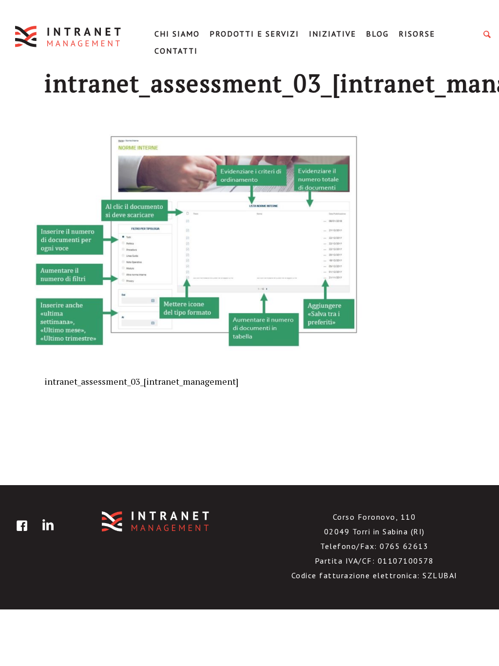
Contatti (176, 51)
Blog (377, 34)
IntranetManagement (68, 36)
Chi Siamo (177, 34)
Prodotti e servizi (254, 34)
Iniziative (332, 34)
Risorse (417, 34)
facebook (20, 532)
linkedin (46, 532)
